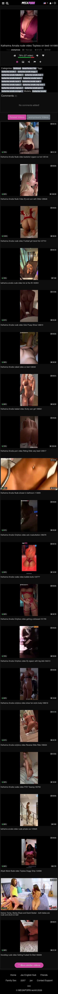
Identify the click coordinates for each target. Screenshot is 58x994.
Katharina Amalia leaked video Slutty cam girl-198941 (21, 409)
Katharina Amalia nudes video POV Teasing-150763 (21, 787)
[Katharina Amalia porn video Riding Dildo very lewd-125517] (29, 432)
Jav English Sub (28, 974)
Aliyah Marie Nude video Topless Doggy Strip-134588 (21, 871)
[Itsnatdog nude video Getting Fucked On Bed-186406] (29, 936)
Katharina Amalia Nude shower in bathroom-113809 (20, 492)
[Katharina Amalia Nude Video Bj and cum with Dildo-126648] (29, 180)
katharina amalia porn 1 (34, 88)
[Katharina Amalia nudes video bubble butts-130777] (29, 558)
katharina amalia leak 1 (34, 75)
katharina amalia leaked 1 (12, 78)
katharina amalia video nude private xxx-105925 (19, 829)
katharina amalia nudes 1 (11, 84)
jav (31, 980)
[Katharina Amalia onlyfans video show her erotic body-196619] (29, 684)
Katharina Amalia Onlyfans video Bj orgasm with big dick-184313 (25, 661)
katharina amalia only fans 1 (34, 84)
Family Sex (11, 980)
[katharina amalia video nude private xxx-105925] (29, 810)
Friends (44, 974)
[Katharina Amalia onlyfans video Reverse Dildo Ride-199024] (29, 726)
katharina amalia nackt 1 (11, 81)
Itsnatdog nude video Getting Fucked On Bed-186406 (21, 955)
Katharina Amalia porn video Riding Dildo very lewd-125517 (23, 451)
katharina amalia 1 (9, 71)
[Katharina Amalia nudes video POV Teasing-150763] (29, 768)
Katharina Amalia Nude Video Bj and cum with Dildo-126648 (24, 199)
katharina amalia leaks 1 (32, 78)
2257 (23, 980)
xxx (29, 985)
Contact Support (44, 980)
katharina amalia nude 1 (32, 81)
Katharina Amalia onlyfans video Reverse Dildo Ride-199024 (24, 745)
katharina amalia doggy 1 (27, 71)
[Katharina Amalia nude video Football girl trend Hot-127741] (29, 222)
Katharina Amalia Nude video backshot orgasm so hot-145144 (24, 156)
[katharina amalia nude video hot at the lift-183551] (29, 264)
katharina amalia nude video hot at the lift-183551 (20, 283)
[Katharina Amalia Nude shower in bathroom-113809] (29, 474)
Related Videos (17, 117)
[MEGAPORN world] (28, 2)
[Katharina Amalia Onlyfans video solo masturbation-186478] (29, 516)
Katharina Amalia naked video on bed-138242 (18, 367)
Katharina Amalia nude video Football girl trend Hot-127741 (23, 241)
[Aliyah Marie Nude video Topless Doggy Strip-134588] (29, 852)
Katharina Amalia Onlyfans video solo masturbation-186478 (23, 534)
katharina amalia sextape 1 (12, 91)
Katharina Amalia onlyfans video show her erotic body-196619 (24, 703)
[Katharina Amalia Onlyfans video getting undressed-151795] (29, 600)
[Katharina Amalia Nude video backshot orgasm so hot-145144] (29, 138)
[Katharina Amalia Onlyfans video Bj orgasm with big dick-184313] (29, 642)
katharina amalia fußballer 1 (12, 75)
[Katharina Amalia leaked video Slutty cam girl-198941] (29, 390)
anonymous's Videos (38, 117)
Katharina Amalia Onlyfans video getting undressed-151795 (23, 619)
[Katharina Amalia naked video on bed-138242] (29, 348)
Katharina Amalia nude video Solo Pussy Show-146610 (22, 325)
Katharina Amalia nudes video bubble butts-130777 (20, 576)
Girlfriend (17, 68)
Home (13, 974)
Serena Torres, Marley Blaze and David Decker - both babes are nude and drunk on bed (25, 914)
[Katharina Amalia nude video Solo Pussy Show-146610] (29, 306)
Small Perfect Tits (29, 68)
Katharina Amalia (39, 91)
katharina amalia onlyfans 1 (12, 88)
